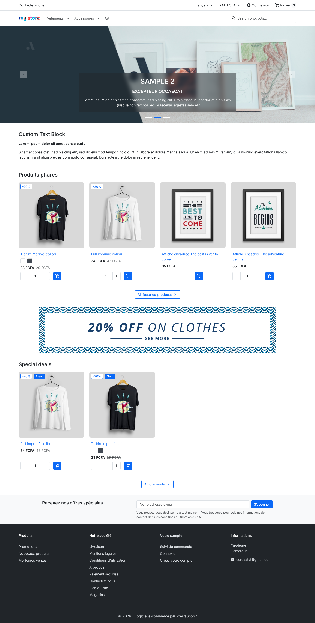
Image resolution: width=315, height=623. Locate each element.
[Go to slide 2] (157, 117)
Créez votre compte (176, 560)
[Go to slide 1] (148, 117)
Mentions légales (102, 553)
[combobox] (262, 18)
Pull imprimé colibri (106, 254)
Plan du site (98, 588)
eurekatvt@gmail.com (254, 559)
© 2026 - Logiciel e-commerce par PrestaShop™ (157, 616)
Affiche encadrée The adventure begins (258, 256)
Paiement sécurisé (103, 574)
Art (107, 18)
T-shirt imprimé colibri (38, 254)
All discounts (157, 484)
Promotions (28, 546)
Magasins (97, 595)
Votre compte (171, 535)
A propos (96, 567)
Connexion (168, 553)
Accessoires (84, 18)
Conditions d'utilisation (107, 560)
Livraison (96, 546)
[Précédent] (23, 74)
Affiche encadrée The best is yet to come (190, 256)
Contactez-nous (31, 5)
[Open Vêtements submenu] (68, 18)
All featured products (157, 294)
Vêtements (55, 18)
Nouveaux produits (34, 553)
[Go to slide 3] (166, 117)
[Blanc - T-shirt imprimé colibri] (23, 260)
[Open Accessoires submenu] (98, 18)
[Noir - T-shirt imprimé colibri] (29, 260)
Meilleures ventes (32, 560)
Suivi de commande (176, 546)
